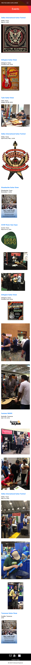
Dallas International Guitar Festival (13, 17)
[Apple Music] (19, 655)
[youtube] (14, 655)
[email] (10, 656)
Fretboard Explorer (9, 3)
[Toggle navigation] (27, 2)
